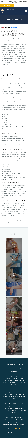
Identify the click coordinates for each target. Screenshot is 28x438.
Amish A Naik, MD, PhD (6, 26)
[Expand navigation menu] (26, 11)
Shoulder (22, 26)
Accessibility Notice (19, 368)
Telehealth (11, 1)
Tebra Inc (14, 364)
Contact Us (14, 371)
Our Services (15, 26)
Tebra (20, 432)
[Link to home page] (12, 11)
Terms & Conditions (8, 368)
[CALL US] (7, 5)
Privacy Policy (21, 364)
